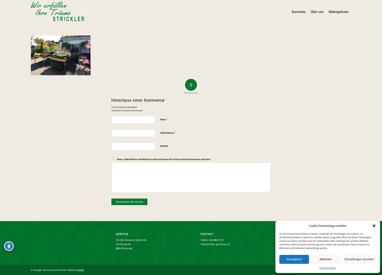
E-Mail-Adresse (168, 132)
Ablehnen (326, 259)
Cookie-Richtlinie (328, 268)
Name (164, 119)
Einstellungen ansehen (359, 259)
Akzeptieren (294, 259)
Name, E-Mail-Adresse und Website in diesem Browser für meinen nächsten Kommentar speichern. (164, 159)
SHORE (81, 269)
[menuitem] (298, 11)
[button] (374, 226)
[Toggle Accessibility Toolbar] (9, 246)
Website (164, 145)
